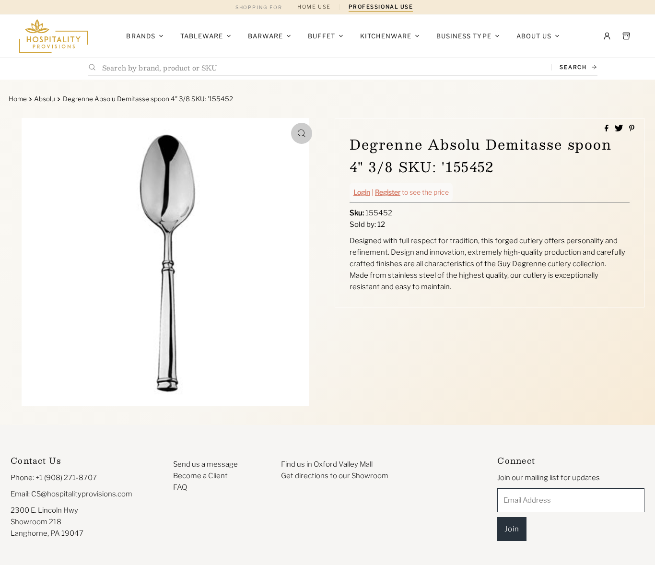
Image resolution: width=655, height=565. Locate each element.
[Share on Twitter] (619, 128)
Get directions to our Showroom (334, 475)
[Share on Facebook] (607, 128)
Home (18, 99)
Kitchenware (385, 36)
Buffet (321, 36)
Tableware (201, 36)
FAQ (180, 487)
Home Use (313, 6)
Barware (265, 36)
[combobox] (323, 67)
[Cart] (626, 36)
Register (387, 192)
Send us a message (205, 464)
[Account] (607, 36)
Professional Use (381, 6)
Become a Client (200, 475)
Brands (140, 36)
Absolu (44, 99)
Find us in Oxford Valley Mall (327, 464)
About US (533, 36)
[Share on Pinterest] (631, 128)
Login (361, 192)
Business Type (463, 36)
